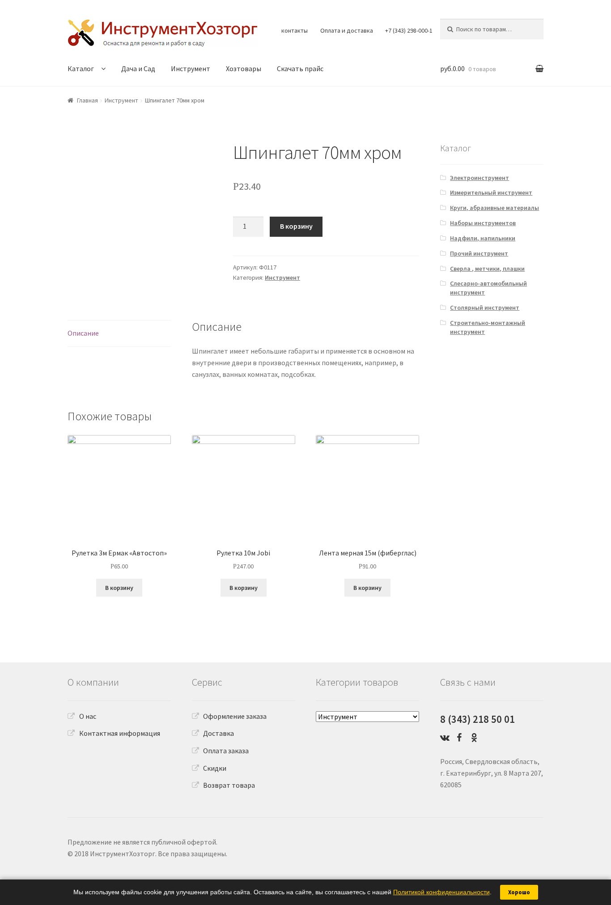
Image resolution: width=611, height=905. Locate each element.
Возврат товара (229, 785)
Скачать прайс (300, 68)
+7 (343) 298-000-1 (409, 30)
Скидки (214, 768)
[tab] (119, 333)
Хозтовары (243, 68)
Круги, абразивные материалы (494, 208)
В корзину (296, 226)
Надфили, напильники (482, 238)
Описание (83, 333)
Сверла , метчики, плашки (487, 269)
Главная (87, 100)
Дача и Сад (138, 68)
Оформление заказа (235, 716)
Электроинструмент (479, 178)
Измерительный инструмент (491, 192)
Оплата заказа (226, 750)
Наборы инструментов (483, 223)
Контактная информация (119, 733)
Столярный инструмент (484, 307)
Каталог (81, 68)
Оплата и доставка (346, 30)
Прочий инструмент (479, 253)
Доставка (218, 733)
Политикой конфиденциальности (441, 892)
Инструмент (190, 68)
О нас (87, 716)
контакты (294, 30)
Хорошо (519, 892)
